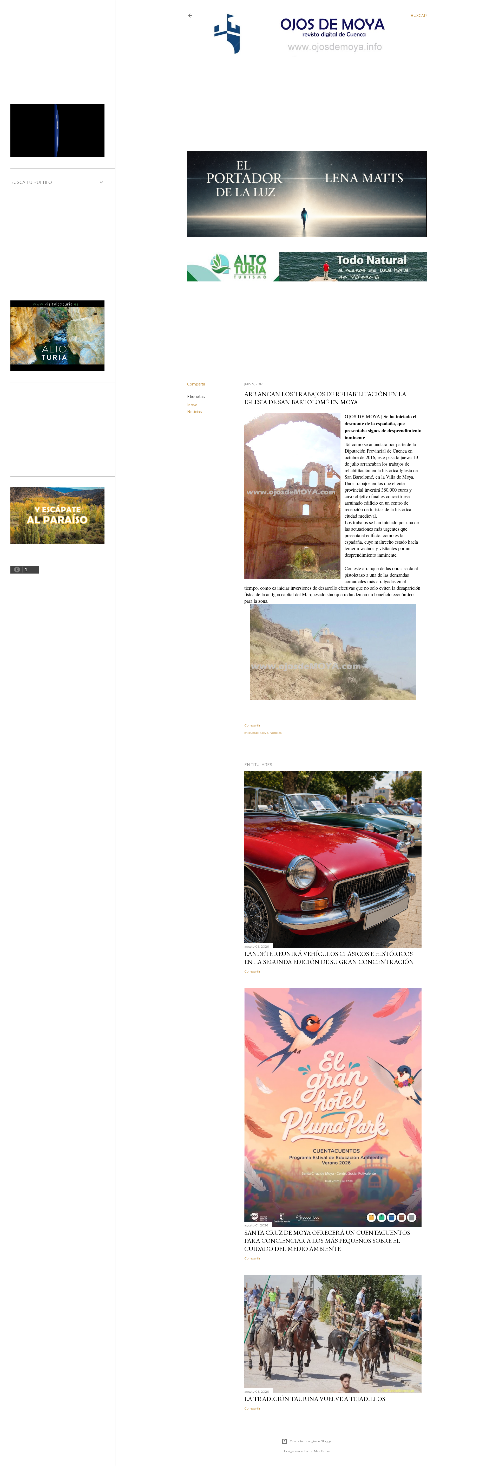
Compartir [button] (196, 384)
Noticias (194, 411)
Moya (192, 405)
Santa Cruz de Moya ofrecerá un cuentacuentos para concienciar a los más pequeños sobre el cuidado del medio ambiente (327, 1241)
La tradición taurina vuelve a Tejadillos (314, 1399)
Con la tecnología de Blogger (311, 1441)
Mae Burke (322, 1451)
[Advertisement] (302, 95)
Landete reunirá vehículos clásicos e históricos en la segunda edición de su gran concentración (329, 958)
